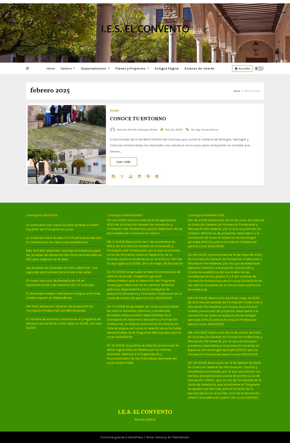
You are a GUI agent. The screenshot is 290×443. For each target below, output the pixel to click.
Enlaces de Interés (200, 68)
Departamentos (94, 68)
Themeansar (180, 437)
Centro (67, 68)
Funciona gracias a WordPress (122, 437)
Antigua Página (167, 68)
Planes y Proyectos (130, 68)
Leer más (123, 162)
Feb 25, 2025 (174, 129)
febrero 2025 (252, 90)
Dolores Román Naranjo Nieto (137, 129)
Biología (114, 110)
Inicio (50, 68)
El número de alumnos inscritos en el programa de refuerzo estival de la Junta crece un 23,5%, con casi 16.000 (64, 323)
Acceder (244, 68)
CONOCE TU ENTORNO (138, 118)
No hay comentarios (204, 129)
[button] (27, 68)
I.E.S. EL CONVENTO (145, 28)
